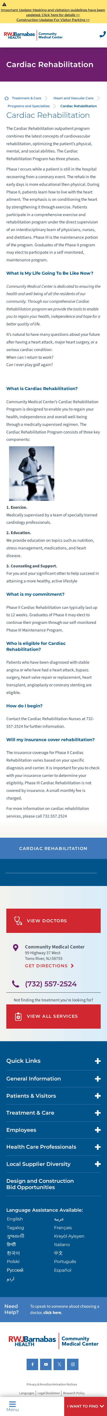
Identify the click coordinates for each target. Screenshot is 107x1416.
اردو (10, 1278)
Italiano (62, 1244)
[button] (85, 1406)
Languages (26, 1393)
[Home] (33, 35)
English (15, 1219)
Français (63, 1227)
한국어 (13, 1253)
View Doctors (47, 920)
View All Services (52, 1016)
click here (52, 1313)
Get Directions (46, 965)
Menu (12, 1409)
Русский (15, 1270)
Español (62, 1270)
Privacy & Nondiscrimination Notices (52, 1384)
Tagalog (15, 1227)
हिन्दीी (11, 1244)
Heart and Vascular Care (73, 98)
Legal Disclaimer (49, 1393)
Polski (13, 1261)
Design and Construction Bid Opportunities (40, 1184)
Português (65, 1261)
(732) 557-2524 (51, 984)
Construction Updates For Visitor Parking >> (53, 20)
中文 (58, 1253)
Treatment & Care (26, 98)
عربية (59, 1219)
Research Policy (74, 1393)
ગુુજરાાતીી (15, 1236)
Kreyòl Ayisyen (69, 1236)
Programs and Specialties (29, 106)
